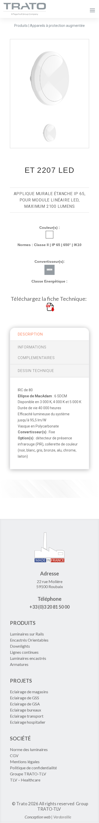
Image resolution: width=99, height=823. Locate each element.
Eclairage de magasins (29, 691)
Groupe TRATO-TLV (28, 773)
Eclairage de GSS (24, 697)
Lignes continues (24, 652)
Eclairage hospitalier (27, 722)
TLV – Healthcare (25, 779)
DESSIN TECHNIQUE (36, 371)
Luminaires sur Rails (27, 633)
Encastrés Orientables (29, 640)
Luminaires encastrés (28, 658)
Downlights (20, 646)
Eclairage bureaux (25, 709)
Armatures (19, 664)
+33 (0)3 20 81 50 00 (49, 607)
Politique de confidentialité (33, 767)
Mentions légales (25, 761)
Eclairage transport (26, 716)
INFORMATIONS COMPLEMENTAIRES (36, 352)
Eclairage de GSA (25, 703)
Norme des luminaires (29, 749)
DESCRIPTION (30, 334)
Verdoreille (62, 816)
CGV (14, 755)
